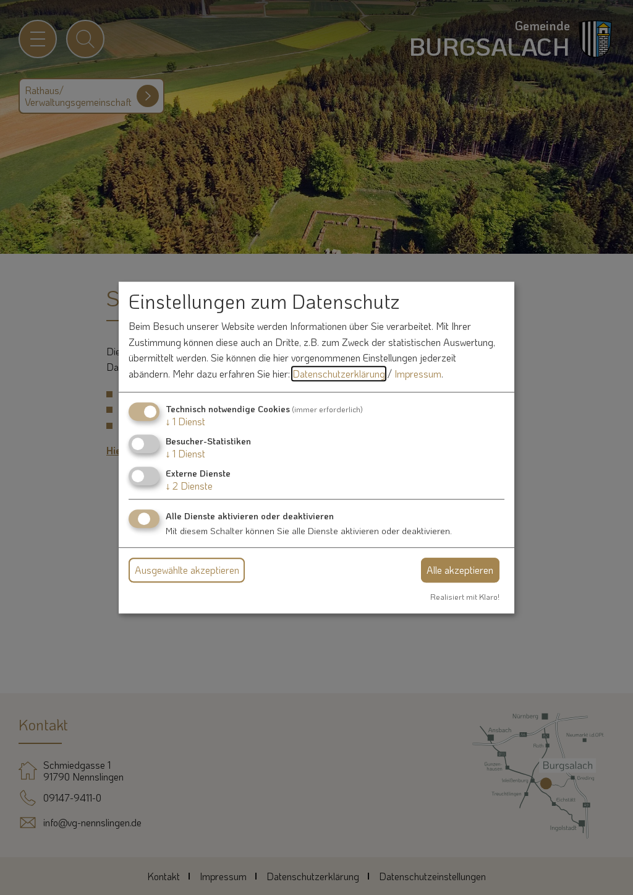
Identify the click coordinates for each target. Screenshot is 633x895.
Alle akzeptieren (460, 569)
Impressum (417, 373)
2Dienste (189, 485)
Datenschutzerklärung (338, 373)
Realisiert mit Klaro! (464, 597)
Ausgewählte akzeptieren (187, 569)
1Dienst (185, 421)
